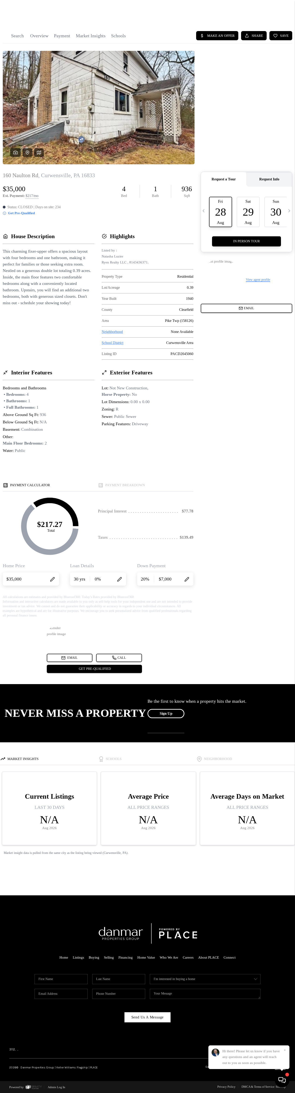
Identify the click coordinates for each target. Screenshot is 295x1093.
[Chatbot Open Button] (282, 1080)
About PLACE (208, 957)
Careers (188, 957)
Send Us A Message (147, 1017)
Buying (94, 957)
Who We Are (169, 957)
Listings (78, 957)
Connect (230, 957)
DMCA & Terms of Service (258, 1086)
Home (63, 957)
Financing (125, 957)
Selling (109, 957)
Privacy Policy (226, 1086)
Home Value (146, 957)
